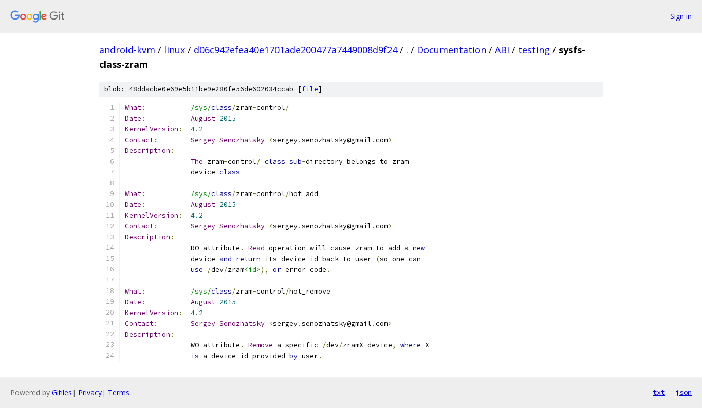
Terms (119, 392)
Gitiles (62, 392)
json (683, 392)
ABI (502, 50)
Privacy (90, 392)
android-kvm (127, 50)
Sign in (681, 16)
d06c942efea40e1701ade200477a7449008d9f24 (295, 50)
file (310, 89)
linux (174, 50)
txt (659, 392)
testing (534, 50)
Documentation (451, 50)
